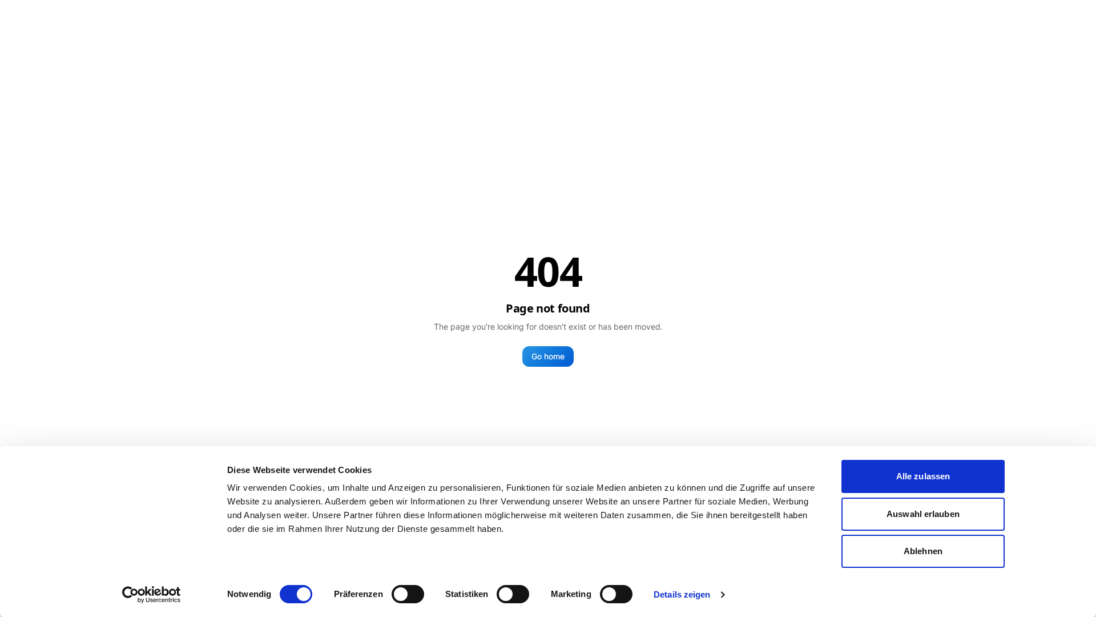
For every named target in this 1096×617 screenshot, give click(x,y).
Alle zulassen (923, 476)
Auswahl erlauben (923, 514)
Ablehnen (923, 551)
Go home (548, 356)
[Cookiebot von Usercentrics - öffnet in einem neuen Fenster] (152, 594)
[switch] (408, 594)
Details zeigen (682, 594)
